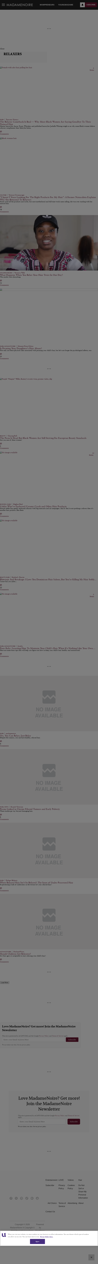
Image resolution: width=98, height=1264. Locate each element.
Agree (37, 1241)
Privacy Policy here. (46, 1237)
